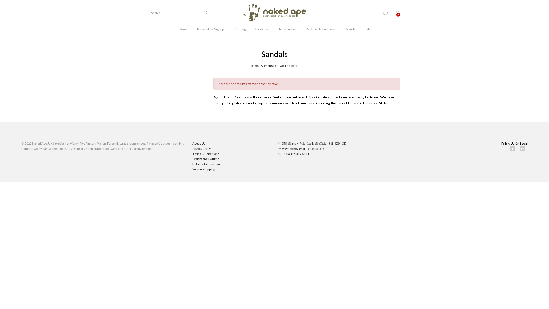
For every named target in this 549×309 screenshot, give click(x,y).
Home (183, 29)
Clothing (239, 29)
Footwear (262, 29)
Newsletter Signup (210, 29)
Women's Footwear (273, 65)
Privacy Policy (201, 148)
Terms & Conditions (205, 154)
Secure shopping (203, 169)
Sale (368, 29)
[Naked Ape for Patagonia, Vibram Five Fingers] (274, 13)
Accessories (287, 29)
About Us (198, 143)
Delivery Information (206, 164)
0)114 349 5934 (298, 154)
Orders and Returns (205, 159)
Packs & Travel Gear (321, 29)
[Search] (206, 13)
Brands (350, 29)
